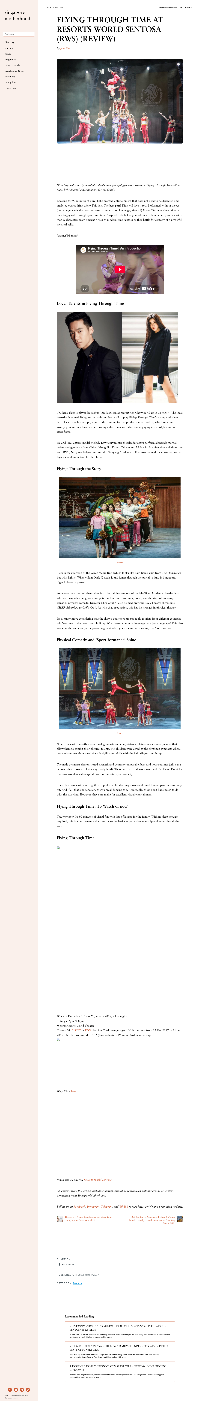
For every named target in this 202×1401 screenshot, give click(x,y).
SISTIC (76, 1030)
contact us (10, 88)
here (73, 1091)
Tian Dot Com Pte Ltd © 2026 (16, 1395)
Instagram (93, 1207)
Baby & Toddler (13, 65)
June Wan (65, 48)
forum (8, 54)
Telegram (106, 1207)
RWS (88, 1030)
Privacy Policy (19, 1398)
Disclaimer (8, 1398)
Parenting (10, 76)
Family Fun (10, 82)
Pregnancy (10, 59)
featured (9, 48)
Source (120, 562)
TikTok (123, 1207)
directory (9, 42)
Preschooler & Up (14, 71)
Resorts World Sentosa (98, 1180)
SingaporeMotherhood (17, 15)
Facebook (79, 1207)
